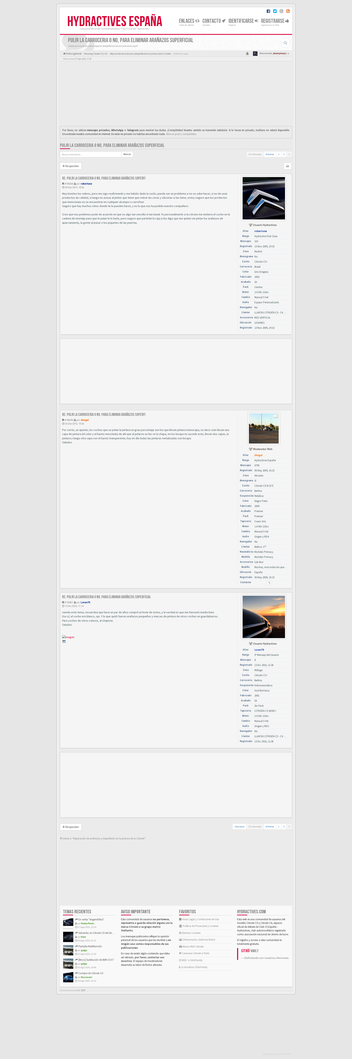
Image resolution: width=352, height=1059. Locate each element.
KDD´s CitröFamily (191, 960)
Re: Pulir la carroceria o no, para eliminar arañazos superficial (106, 597)
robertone (86, 183)
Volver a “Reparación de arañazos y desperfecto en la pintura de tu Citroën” (104, 838)
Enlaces (187, 21)
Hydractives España (114, 21)
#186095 (69, 420)
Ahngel (85, 420)
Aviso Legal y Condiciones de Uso (200, 919)
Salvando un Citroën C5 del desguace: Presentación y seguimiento (114, 933)
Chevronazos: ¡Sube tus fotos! (198, 939)
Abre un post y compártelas (181, 134)
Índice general (73, 53)
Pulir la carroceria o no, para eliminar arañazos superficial (112, 145)
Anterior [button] (270, 154)
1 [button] (278, 154)
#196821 (69, 602)
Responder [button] (72, 166)
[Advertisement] (176, 94)
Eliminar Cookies (190, 933)
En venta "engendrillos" (91, 919)
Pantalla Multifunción (90, 946)
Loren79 (85, 602)
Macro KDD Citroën (193, 946)
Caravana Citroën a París (195, 953)
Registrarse (273, 21)
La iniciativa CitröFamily (193, 967)
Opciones (239, 826)
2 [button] (284, 154)
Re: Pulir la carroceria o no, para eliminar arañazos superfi (103, 178)
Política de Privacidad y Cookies (200, 926)
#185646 (69, 183)
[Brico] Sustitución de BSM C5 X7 (96, 960)
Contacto (212, 21)
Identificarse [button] (242, 21)
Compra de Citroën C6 (90, 973)
